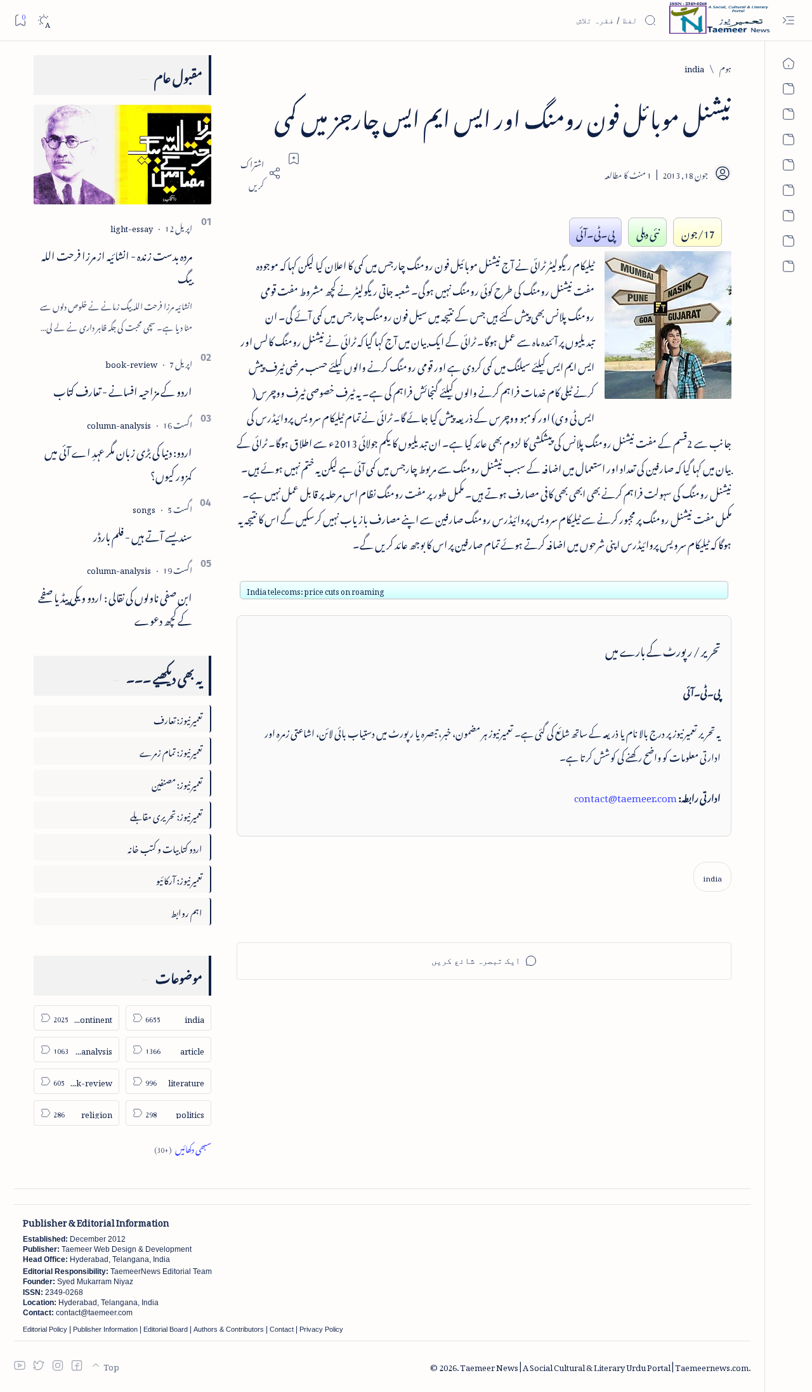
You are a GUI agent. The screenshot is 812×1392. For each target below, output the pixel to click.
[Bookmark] (20, 20)
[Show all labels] (182, 1147)
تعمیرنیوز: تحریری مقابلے (166, 814)
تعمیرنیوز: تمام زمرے (171, 750)
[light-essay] (131, 227)
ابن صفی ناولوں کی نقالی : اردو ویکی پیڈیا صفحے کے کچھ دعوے (115, 607)
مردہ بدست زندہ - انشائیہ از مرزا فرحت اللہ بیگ (116, 265)
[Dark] (43, 21)
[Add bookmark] (293, 158)
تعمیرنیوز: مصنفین (177, 783)
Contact (282, 1329)
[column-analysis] (119, 423)
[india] (712, 877)
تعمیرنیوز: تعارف (178, 718)
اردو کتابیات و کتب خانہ (165, 847)
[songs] (144, 508)
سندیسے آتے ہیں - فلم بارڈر (142, 534)
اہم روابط (186, 911)
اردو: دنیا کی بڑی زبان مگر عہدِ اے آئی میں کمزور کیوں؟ (118, 462)
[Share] (259, 173)
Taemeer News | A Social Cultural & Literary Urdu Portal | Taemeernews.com (604, 1365)
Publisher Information (105, 1329)
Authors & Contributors (228, 1329)
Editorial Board (165, 1329)
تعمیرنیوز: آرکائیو (179, 879)
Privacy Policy (321, 1329)
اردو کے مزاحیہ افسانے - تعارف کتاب (122, 389)
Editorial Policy (45, 1329)
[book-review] (131, 362)
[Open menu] (788, 21)
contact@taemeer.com (625, 796)
